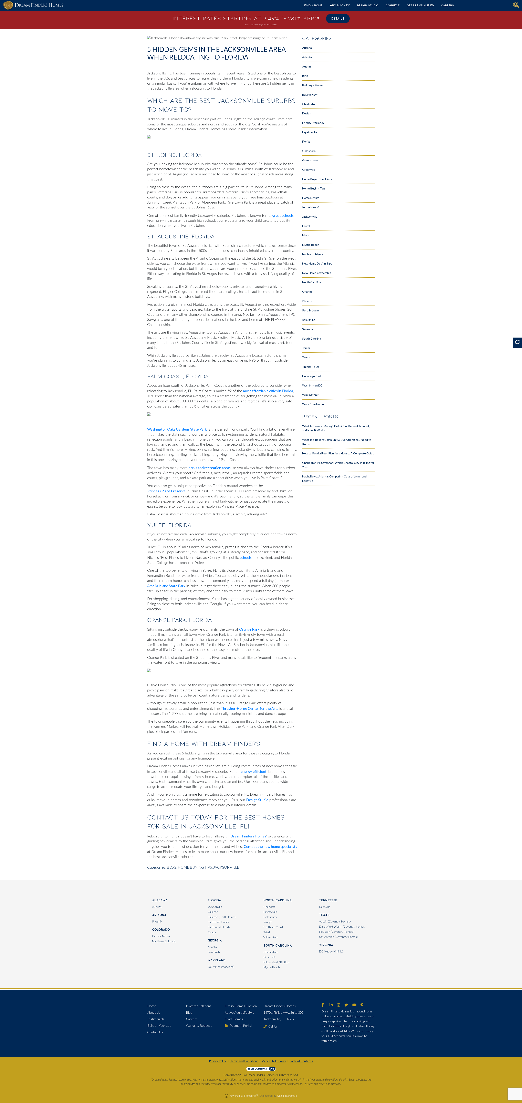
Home (151, 1006)
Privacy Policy (217, 1061)
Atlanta (307, 57)
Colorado (161, 929)
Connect (392, 5)
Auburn (156, 906)
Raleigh (267, 922)
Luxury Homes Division (241, 1006)
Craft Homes (234, 1019)
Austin (306, 66)
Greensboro (310, 160)
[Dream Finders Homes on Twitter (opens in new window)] (346, 1005)
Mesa (305, 235)
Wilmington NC (312, 394)
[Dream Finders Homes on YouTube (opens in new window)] (354, 1005)
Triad (266, 932)
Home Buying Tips (313, 188)
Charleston (309, 104)
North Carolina (311, 282)
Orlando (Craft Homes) (222, 917)
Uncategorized (311, 376)
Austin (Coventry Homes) (335, 921)
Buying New (309, 94)
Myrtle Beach (310, 244)
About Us (153, 1012)
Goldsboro (309, 151)
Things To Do (311, 366)
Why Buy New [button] (340, 5)
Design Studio (367, 5)
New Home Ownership (316, 273)
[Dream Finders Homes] (33, 5)
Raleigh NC (309, 319)
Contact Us (155, 1032)
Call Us (273, 1026)
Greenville (308, 169)
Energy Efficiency (313, 122)
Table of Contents (301, 1061)
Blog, (172, 867)
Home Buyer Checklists (317, 179)
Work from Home (313, 404)
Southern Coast (273, 927)
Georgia (215, 940)
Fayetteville (309, 132)
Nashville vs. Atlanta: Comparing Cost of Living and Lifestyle (334, 478)
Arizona (307, 47)
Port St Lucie (310, 310)
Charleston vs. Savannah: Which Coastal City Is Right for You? (338, 465)
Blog (305, 76)
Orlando (307, 291)
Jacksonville (226, 867)
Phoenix (307, 301)
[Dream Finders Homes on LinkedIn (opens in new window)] (331, 1005)
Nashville (324, 906)
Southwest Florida (219, 927)
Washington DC (312, 385)
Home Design (310, 197)
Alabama (160, 900)
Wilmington (270, 937)
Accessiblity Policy (274, 1061)
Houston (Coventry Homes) (336, 931)
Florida (306, 141)
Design (306, 113)
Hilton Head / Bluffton (276, 962)
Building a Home (312, 85)
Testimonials (155, 1019)
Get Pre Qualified (420, 5)
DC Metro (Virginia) (331, 951)
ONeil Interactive (287, 1096)
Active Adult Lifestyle (239, 1012)
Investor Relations (198, 1006)
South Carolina (311, 338)
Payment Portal (240, 1025)
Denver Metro (161, 936)
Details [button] (337, 18)
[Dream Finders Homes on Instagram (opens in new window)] (338, 1005)
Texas (306, 357)
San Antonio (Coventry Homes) (338, 936)
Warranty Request (199, 1025)
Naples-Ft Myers (312, 254)
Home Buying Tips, (195, 867)
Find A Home (313, 5)
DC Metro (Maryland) (221, 966)
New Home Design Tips (317, 263)
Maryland (217, 960)
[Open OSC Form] (517, 343)
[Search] (516, 4)
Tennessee (328, 900)
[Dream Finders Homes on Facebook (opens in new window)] (323, 1005)
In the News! (310, 207)
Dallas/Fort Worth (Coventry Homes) (342, 926)
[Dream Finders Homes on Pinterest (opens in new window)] (362, 1005)
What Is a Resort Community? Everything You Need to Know (336, 442)
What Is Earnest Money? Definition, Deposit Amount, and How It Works (336, 428)
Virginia (326, 945)
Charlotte (269, 906)
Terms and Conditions (244, 1061)
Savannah (308, 329)
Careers (447, 5)
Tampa (306, 348)
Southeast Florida (219, 922)
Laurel (306, 226)
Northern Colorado (164, 941)
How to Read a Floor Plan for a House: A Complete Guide (338, 453)
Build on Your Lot (159, 1025)
